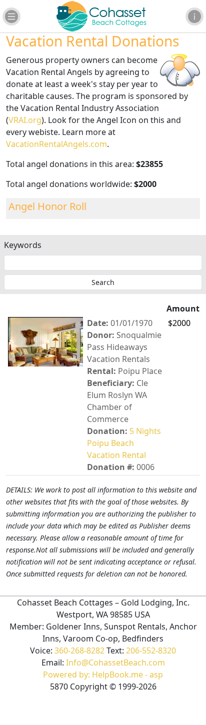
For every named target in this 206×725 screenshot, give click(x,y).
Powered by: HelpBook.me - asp (103, 674)
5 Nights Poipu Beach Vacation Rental (124, 443)
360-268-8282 (79, 650)
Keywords (23, 245)
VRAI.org (25, 120)
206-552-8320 (151, 650)
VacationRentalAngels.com (56, 144)
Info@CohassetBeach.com (115, 662)
